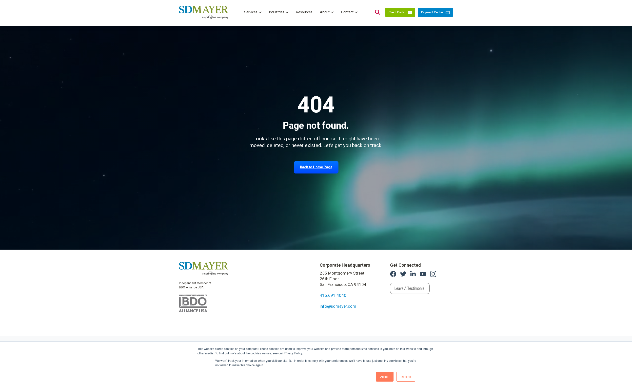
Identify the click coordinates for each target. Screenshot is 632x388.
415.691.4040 (333, 295)
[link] (203, 268)
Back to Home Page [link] (316, 167)
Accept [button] (384, 376)
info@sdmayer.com (338, 306)
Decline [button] (406, 376)
